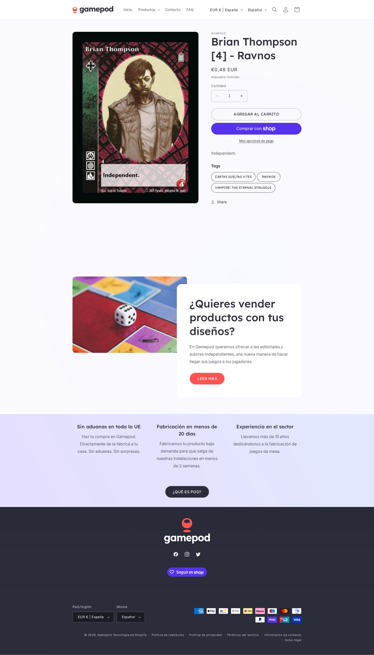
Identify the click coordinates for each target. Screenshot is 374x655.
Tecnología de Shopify (130, 635)
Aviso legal (293, 640)
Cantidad (218, 86)
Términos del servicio (243, 635)
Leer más (207, 378)
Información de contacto (282, 635)
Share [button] (222, 202)
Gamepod (105, 635)
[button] (148, 9)
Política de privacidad (205, 635)
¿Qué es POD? (187, 491)
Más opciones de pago (256, 141)
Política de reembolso (168, 635)
